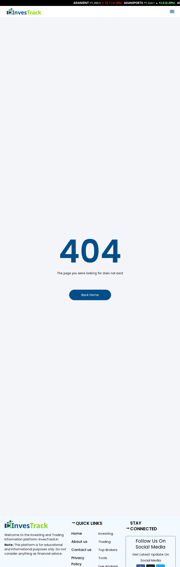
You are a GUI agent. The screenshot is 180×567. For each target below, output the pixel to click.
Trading (104, 541)
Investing (105, 533)
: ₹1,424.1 (137, 3)
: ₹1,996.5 (85, 3)
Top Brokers (107, 549)
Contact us (81, 549)
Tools (102, 558)
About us (79, 541)
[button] (172, 11)
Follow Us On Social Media (151, 544)
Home (76, 533)
